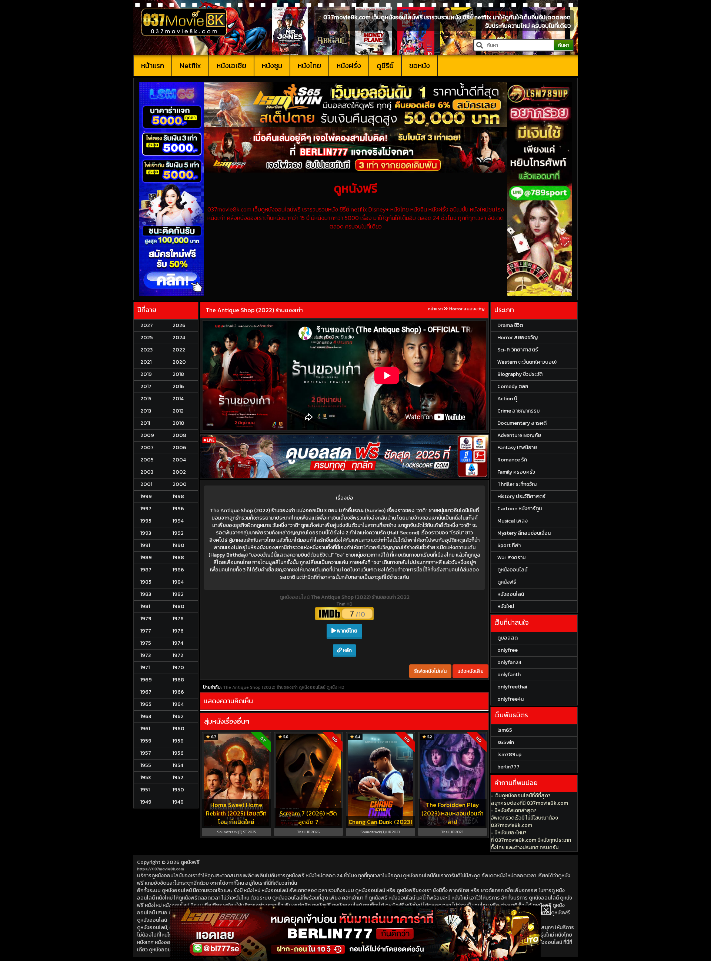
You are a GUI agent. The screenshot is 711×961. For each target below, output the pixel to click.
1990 (178, 545)
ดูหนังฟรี (190, 862)
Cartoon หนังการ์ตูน (519, 509)
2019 (146, 374)
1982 (178, 594)
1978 (178, 619)
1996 (178, 509)
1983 (145, 594)
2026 (179, 325)
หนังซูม (272, 65)
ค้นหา (563, 45)
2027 (146, 325)
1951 (145, 790)
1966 (178, 692)
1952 (178, 777)
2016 (178, 386)
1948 (178, 802)
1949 (145, 802)
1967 (145, 692)
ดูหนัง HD (335, 687)
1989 (146, 557)
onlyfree (507, 650)
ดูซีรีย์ (385, 65)
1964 (178, 704)
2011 (145, 423)
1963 (145, 716)
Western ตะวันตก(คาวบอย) (527, 362)
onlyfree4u (510, 699)
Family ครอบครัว (516, 472)
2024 (179, 337)
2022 (179, 350)
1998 (178, 496)
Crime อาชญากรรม (518, 411)
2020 (179, 362)
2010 (178, 423)
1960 (178, 729)
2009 (147, 435)
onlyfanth (509, 674)
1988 (178, 557)
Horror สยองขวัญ (467, 309)
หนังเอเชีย (231, 65)
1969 (146, 680)
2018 (178, 374)
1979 (145, 619)
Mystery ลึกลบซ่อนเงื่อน (524, 533)
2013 (145, 411)
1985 (145, 582)
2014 (178, 399)
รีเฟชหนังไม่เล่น (430, 671)
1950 (178, 790)
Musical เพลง (512, 521)
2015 (145, 399)
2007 (147, 447)
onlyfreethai (512, 687)
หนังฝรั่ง (349, 65)
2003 (146, 472)
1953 (145, 777)
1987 (145, 570)
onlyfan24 (509, 662)
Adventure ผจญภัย (519, 435)
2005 (147, 460)
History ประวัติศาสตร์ (521, 496)
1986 (178, 570)
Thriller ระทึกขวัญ (517, 484)
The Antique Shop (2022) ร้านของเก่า (254, 310)
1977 (145, 631)
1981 (145, 606)
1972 (178, 655)
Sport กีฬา (509, 545)
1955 (145, 765)
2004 (179, 460)
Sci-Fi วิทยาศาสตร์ (517, 350)
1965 (145, 704)
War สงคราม (511, 557)
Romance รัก (512, 460)
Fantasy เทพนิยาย (517, 447)
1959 (145, 741)
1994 (178, 521)
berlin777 (508, 767)
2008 (179, 435)
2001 (146, 484)
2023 (146, 350)
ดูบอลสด (507, 638)
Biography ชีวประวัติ (520, 374)
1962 (178, 716)
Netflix (190, 65)
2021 (145, 362)
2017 (145, 386)
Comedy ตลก (512, 386)
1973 (145, 655)
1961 (145, 729)
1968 (178, 680)
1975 (145, 643)
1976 (178, 631)
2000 (180, 484)
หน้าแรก (152, 65)
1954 (178, 765)
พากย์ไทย (346, 631)
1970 (178, 667)
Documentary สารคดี (522, 423)
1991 (145, 545)
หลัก (347, 650)
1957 (145, 753)
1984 (178, 582)
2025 (146, 337)
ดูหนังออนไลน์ (295, 597)
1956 (178, 753)
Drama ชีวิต (510, 325)
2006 (179, 447)
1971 (145, 667)
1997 (145, 509)
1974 (178, 643)
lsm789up (509, 754)
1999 (146, 496)
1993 (145, 533)
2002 (179, 472)
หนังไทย (309, 65)
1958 (178, 741)
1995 (145, 521)
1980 (178, 606)
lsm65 (504, 730)
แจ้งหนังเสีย (470, 671)
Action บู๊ (507, 399)
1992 (178, 533)
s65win (505, 742)
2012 (178, 411)
